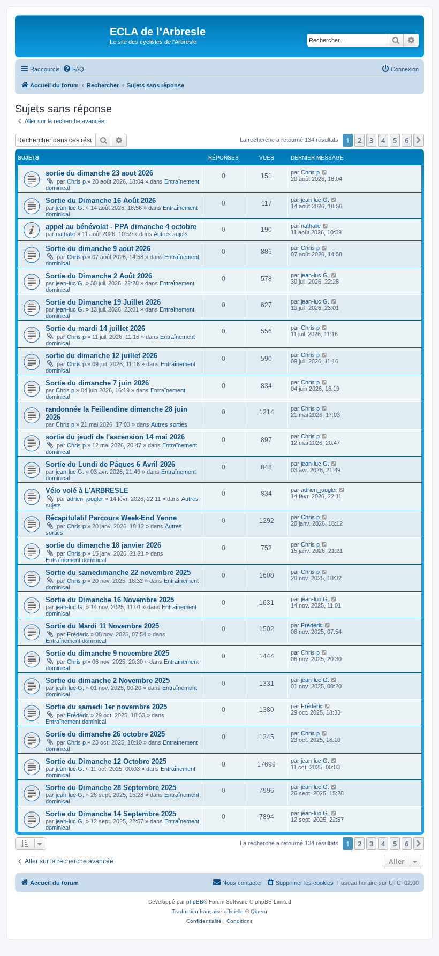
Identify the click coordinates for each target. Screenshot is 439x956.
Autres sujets (171, 234)
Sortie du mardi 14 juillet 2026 (95, 328)
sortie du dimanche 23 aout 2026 (99, 173)
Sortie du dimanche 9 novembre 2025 (107, 653)
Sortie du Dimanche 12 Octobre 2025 (106, 761)
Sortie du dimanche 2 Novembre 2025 (108, 681)
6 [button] (406, 140)
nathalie (65, 234)
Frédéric (78, 634)
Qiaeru (259, 911)
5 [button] (395, 140)
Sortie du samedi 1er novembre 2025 (106, 707)
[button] (418, 140)
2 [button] (359, 140)
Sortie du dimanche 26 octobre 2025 (105, 734)
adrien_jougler (85, 499)
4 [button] (383, 140)
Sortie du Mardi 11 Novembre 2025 (102, 626)
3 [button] (371, 140)
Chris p (76, 181)
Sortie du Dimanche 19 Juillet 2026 (103, 302)
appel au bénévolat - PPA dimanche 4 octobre (121, 227)
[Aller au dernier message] (324, 172)
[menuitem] (73, 69)
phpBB (194, 902)
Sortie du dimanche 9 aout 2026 (98, 249)
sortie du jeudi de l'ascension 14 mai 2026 (115, 437)
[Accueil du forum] (64, 35)
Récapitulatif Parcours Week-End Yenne (111, 518)
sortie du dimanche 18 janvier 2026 (103, 545)
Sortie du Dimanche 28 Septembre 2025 (111, 788)
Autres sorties (169, 424)
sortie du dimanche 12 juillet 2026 (101, 356)
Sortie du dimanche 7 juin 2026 (97, 383)
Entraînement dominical (76, 560)
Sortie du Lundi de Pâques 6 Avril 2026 (110, 464)
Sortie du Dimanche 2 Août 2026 (99, 276)
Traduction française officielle (208, 911)
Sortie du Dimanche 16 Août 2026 (101, 200)
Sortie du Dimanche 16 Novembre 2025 (110, 600)
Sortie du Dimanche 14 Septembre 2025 (111, 814)
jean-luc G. (70, 207)
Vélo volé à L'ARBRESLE (87, 491)
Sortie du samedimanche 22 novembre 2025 (118, 572)
